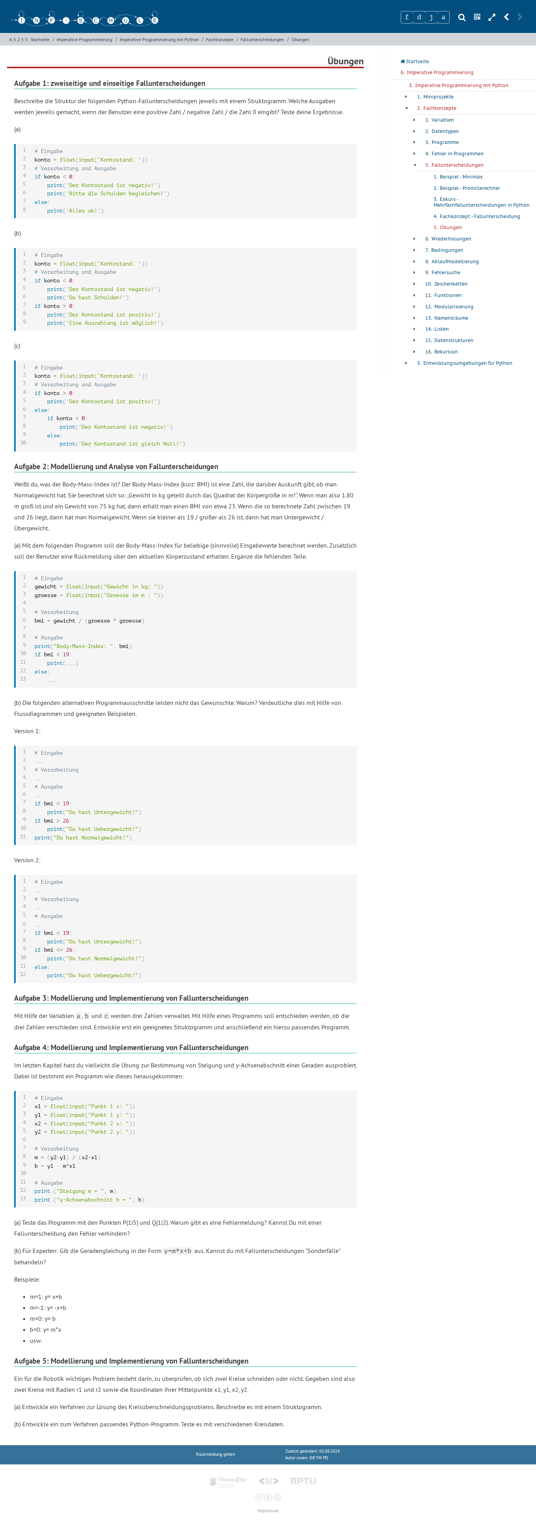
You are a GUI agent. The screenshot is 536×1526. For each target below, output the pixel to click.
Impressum (268, 1510)
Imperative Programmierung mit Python (159, 39)
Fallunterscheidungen (262, 39)
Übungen (301, 39)
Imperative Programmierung (84, 39)
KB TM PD (319, 1457)
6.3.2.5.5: (19, 39)
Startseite (40, 39)
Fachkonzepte (219, 39)
